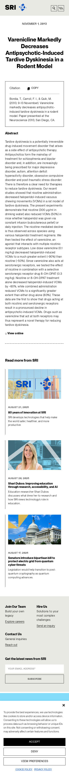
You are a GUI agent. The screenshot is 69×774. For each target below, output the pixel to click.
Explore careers (14, 621)
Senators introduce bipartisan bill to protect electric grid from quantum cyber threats (31, 561)
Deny (34, 751)
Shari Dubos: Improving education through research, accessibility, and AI (33, 485)
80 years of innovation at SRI (27, 412)
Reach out (11, 645)
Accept (34, 742)
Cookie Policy (23, 770)
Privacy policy (43, 770)
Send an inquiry (46, 625)
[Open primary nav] (61, 8)
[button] (63, 705)
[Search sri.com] (54, 8)
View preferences (34, 761)
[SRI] (16, 7)
